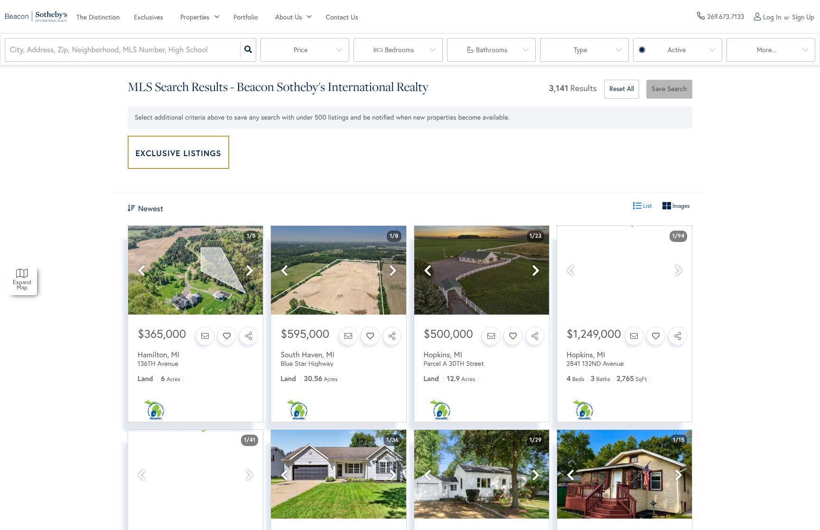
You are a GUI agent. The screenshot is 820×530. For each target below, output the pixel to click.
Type (580, 50)
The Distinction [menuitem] (98, 17)
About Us (288, 17)
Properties (194, 17)
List (647, 205)
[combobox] (11, 50)
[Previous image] (141, 270)
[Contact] (205, 335)
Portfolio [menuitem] (245, 17)
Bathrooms (491, 50)
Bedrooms (399, 50)
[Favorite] (226, 335)
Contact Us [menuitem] (342, 17)
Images (680, 205)
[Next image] (249, 270)
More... (766, 50)
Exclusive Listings (179, 153)
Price (301, 50)
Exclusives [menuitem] (148, 17)
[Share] (248, 335)
